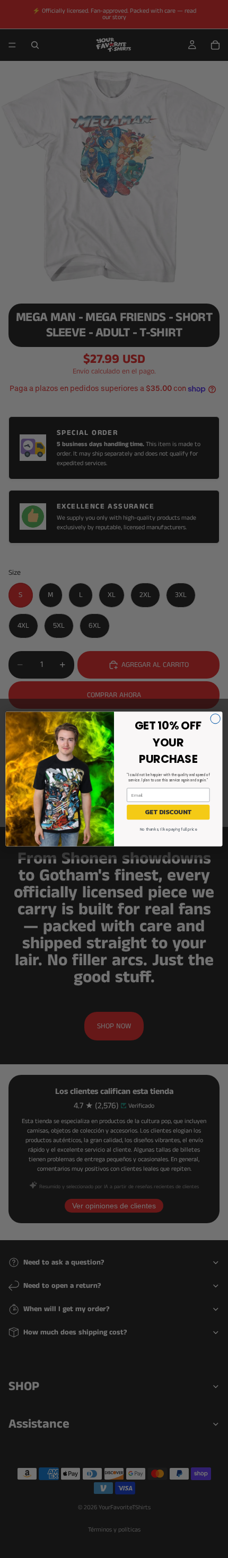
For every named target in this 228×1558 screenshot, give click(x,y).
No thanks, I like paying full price (168, 829)
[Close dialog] (215, 719)
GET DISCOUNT (168, 812)
